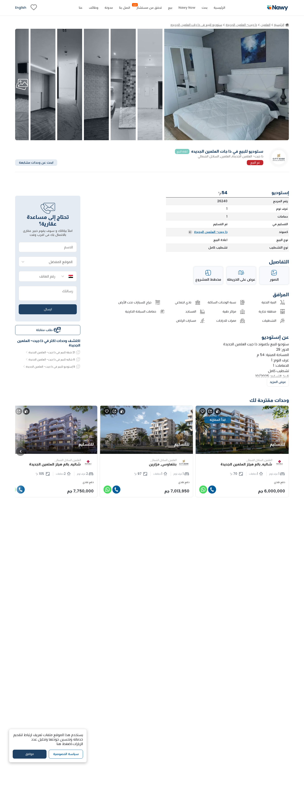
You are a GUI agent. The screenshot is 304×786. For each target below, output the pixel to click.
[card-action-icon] (217, 411)
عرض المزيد (278, 382)
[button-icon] (212, 490)
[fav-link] (34, 7)
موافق (29, 754)
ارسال (48, 309)
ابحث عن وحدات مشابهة (36, 162)
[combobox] (52, 262)
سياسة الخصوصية (66, 754)
